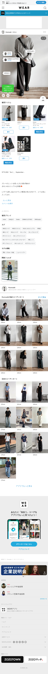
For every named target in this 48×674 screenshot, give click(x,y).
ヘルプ (4, 622)
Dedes (18, 219)
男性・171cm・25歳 (8, 252)
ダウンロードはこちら (24, 544)
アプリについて (24, 549)
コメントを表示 (7, 203)
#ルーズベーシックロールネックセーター (14, 239)
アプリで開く (41, 2)
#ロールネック (19, 243)
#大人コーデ (14, 232)
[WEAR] (24, 8)
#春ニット (31, 239)
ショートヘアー (21, 252)
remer (4, 219)
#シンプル (23, 232)
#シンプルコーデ (33, 232)
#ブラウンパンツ (30, 243)
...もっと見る (6, 200)
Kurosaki (9, 559)
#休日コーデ (6, 228)
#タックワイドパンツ (19, 236)
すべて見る (42, 297)
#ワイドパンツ (7, 236)
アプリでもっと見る (24, 486)
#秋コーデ (5, 232)
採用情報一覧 (43, 598)
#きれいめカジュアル (29, 228)
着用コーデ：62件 (38, 127)
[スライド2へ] (24, 576)
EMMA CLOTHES (27, 219)
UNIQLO (11, 219)
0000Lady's (38, 219)
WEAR (2, 559)
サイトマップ (6, 627)
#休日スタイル (16, 228)
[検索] (45, 8)
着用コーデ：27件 (7, 158)
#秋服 (39, 228)
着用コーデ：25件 (7, 127)
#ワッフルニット (7, 243)
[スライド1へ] (23, 576)
